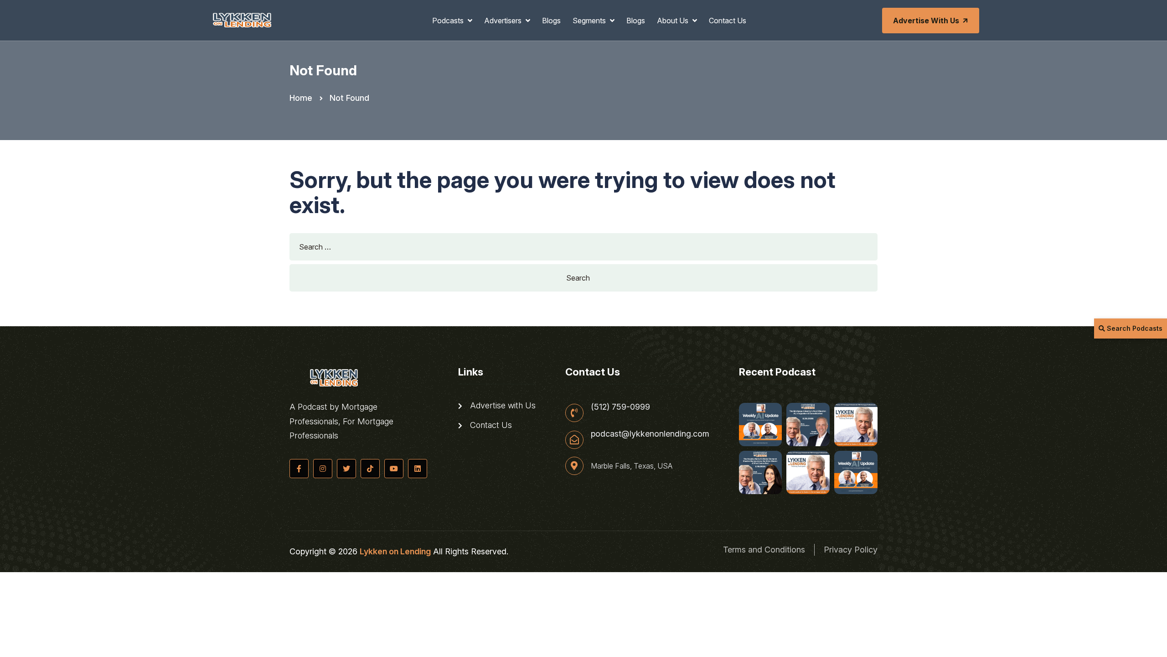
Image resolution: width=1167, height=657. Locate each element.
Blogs (551, 20)
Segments (590, 20)
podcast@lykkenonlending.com (650, 434)
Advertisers (503, 20)
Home (300, 98)
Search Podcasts (1133, 328)
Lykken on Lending (395, 551)
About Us (673, 20)
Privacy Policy (851, 549)
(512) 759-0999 (620, 407)
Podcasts (448, 20)
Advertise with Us (926, 20)
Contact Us (727, 20)
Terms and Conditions (764, 549)
